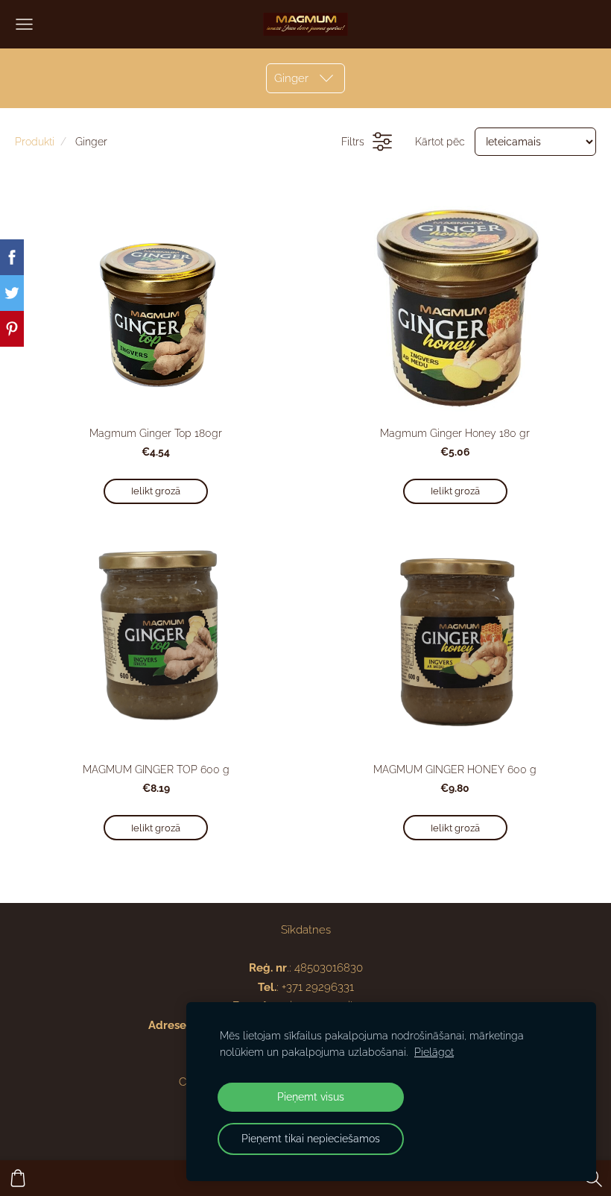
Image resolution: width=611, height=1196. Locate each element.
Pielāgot (434, 1052)
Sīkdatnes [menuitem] (306, 930)
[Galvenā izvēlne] (24, 24)
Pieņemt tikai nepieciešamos (310, 1139)
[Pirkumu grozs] (18, 1178)
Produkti (34, 142)
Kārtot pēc (440, 142)
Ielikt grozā (155, 491)
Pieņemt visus (310, 1097)
